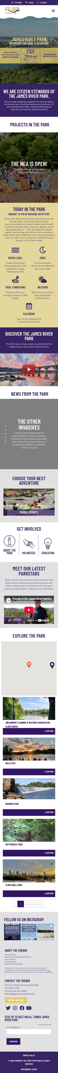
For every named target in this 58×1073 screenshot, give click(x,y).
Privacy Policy (29, 1055)
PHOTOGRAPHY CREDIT (29, 1069)
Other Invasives (29, 424)
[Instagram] (15, 1007)
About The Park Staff (14, 964)
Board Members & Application (18, 957)
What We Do (10, 955)
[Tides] (42, 250)
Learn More (49, 731)
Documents (10, 959)
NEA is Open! (29, 163)
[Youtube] (28, 1007)
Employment (10, 962)
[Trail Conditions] (15, 279)
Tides (43, 258)
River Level (15, 258)
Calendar (29, 314)
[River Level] (15, 250)
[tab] (5, 163)
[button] (53, 10)
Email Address (13, 1027)
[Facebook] (21, 1007)
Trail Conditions (15, 287)
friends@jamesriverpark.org (20, 994)
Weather (42, 287)
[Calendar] (29, 305)
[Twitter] (8, 1007)
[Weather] (42, 279)
